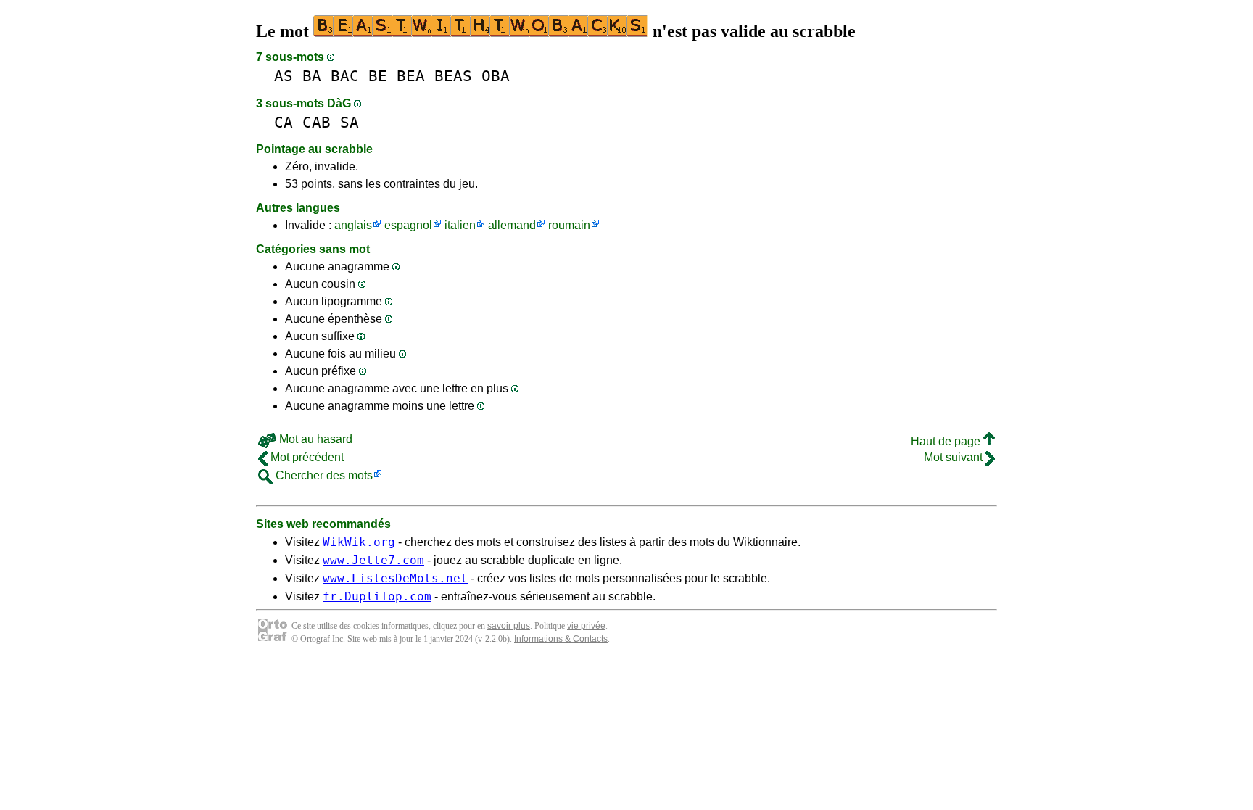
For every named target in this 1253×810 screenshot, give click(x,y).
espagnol (408, 225)
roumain (569, 225)
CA (283, 122)
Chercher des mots (323, 475)
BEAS (453, 76)
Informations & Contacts (561, 639)
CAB (316, 122)
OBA (495, 76)
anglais (353, 225)
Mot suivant (954, 457)
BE (377, 76)
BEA (411, 76)
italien (460, 225)
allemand (512, 225)
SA (349, 122)
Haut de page (947, 441)
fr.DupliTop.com (377, 596)
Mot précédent (306, 457)
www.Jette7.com (373, 560)
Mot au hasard (314, 439)
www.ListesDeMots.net (395, 578)
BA (311, 76)
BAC (345, 76)
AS (283, 76)
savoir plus (508, 626)
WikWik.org (359, 542)
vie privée (586, 626)
